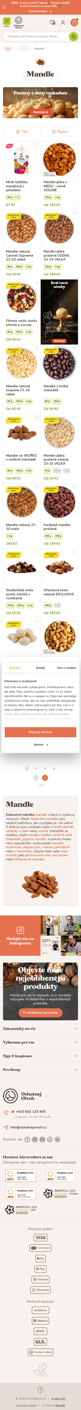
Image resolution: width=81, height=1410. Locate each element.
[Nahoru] (40, 1390)
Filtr (25, 131)
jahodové (62, 847)
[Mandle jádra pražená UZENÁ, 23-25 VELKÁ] (59, 228)
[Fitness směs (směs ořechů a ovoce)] (21, 298)
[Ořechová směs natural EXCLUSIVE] (59, 567)
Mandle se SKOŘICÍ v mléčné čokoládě (21, 458)
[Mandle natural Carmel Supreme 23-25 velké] (21, 228)
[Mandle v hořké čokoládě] (59, 363)
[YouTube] (42, 1140)
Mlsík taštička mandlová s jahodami (17, 186)
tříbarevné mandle (29, 859)
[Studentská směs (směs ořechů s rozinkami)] (21, 567)
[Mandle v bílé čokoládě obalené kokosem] (21, 637)
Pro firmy (12, 1069)
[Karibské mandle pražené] (59, 502)
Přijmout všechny (40, 732)
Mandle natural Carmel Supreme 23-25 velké (19, 255)
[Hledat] (73, 36)
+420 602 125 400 (31, 1112)
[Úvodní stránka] (19, 22)
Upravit (38, 744)
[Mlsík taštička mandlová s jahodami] (21, 159)
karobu (40, 839)
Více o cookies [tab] (66, 667)
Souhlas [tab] (14, 667)
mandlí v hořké (39, 835)
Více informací (38, 11)
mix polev (60, 855)
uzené (43, 831)
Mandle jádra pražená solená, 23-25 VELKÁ (56, 460)
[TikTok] (50, 1140)
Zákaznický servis (19, 1028)
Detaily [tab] (40, 667)
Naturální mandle (44, 819)
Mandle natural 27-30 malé (21, 527)
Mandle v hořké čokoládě (56, 388)
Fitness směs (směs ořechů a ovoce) (21, 323)
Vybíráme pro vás (18, 1042)
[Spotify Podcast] (57, 1140)
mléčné (58, 835)
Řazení (62, 131)
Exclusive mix (39, 855)
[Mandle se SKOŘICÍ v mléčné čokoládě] (21, 432)
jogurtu (28, 839)
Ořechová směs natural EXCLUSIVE (59, 592)
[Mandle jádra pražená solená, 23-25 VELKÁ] (59, 432)
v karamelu (23, 851)
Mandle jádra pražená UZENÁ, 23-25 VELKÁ (57, 255)
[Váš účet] (63, 22)
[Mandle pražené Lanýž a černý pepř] (59, 637)
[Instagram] (35, 1140)
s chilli (24, 831)
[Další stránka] (45, 778)
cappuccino (31, 847)
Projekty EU (58, 1398)
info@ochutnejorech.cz (29, 1127)
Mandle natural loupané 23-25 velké (18, 390)
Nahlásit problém (26, 1405)
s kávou (47, 847)
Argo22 (60, 1405)
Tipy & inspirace (17, 1056)
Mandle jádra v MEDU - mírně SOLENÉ (55, 186)
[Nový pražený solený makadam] (40, 102)
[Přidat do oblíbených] (37, 144)
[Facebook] (27, 1140)
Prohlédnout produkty (40, 1012)
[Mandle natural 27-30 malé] (21, 502)
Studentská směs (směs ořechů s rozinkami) (19, 594)
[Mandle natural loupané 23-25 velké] (21, 363)
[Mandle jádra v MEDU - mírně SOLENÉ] (59, 159)
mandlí (40, 814)
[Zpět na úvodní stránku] (8, 49)
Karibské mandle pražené (57, 527)
